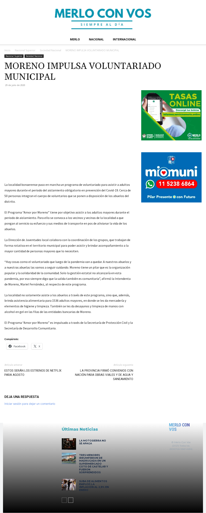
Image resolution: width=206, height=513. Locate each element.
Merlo (75, 39)
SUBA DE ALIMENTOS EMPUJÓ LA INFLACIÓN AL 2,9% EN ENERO (94, 485)
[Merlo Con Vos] (103, 17)
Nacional (96, 39)
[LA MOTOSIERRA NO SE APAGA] (69, 444)
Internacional (124, 39)
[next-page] (70, 500)
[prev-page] (64, 500)
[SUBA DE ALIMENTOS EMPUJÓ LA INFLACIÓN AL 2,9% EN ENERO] (69, 484)
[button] (197, 40)
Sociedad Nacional (50, 50)
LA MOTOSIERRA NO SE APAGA (92, 442)
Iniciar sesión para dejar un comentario (29, 403)
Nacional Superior (25, 50)
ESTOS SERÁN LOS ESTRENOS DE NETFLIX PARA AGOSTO (32, 373)
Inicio (7, 50)
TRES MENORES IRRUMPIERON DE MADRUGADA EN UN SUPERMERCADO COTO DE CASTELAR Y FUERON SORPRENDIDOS (93, 464)
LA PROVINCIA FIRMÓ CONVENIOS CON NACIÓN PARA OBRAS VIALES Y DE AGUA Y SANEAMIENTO (104, 375)
